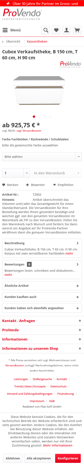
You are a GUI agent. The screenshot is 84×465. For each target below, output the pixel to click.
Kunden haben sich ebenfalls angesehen (34, 308)
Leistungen (21, 379)
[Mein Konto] (66, 30)
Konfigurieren (68, 458)
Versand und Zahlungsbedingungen (30, 394)
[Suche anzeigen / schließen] (45, 30)
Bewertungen (14, 264)
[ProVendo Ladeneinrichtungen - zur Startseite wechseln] (22, 16)
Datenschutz (58, 386)
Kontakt (62, 379)
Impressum (37, 401)
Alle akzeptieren (39, 458)
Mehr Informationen (57, 445)
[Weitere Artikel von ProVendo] (70, 64)
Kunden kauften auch (20, 297)
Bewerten (38, 185)
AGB (51, 401)
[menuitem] (11, 30)
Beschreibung (15, 243)
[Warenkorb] (77, 30)
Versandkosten (14, 365)
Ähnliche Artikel (16, 286)
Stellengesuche (42, 379)
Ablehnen (13, 458)
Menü (15, 30)
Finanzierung (65, 394)
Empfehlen (65, 185)
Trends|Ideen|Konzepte (30, 386)
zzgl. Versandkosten (29, 130)
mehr (69, 253)
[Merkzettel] (56, 30)
